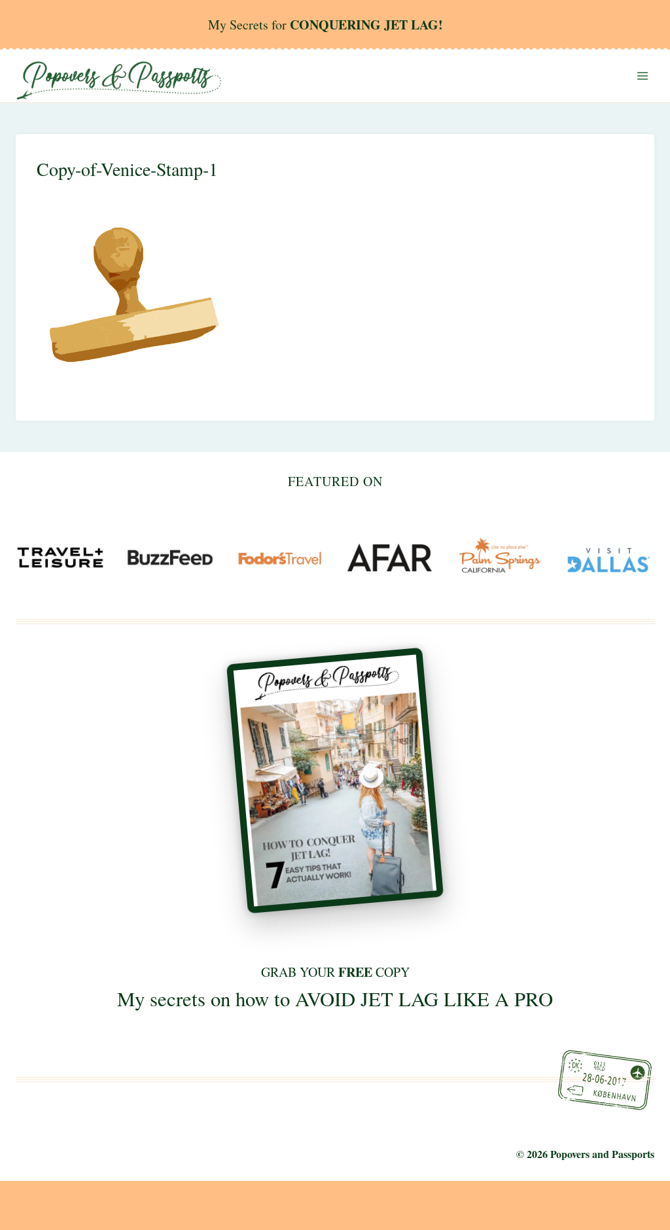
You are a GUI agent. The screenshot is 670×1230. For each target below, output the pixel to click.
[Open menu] (642, 75)
